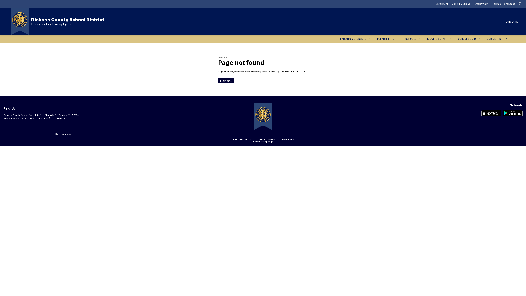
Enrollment (442, 3)
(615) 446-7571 (29, 118)
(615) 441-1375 (57, 118)
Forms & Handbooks (504, 3)
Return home (226, 81)
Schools (410, 39)
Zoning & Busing (461, 3)
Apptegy (269, 141)
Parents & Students (353, 39)
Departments (385, 39)
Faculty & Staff (437, 39)
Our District (495, 39)
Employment (481, 3)
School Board (467, 39)
